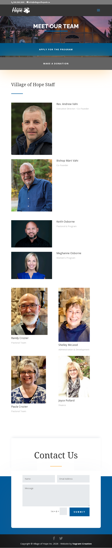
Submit (79, 511)
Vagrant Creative (82, 543)
